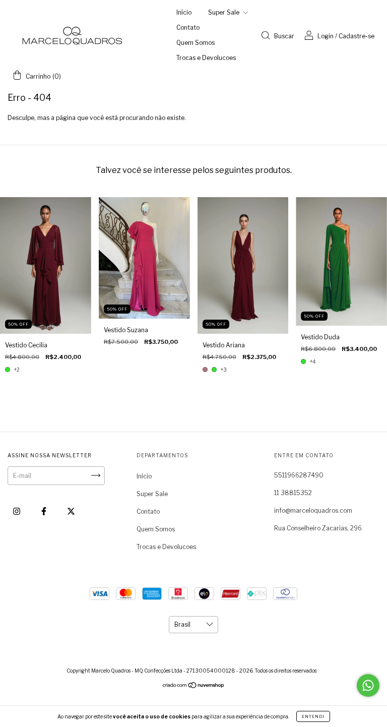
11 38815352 (293, 493)
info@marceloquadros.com (313, 510)
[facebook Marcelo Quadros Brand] (44, 511)
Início (183, 12)
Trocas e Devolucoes (206, 58)
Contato (188, 27)
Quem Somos (195, 42)
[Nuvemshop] (193, 686)
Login (325, 36)
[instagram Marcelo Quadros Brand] (17, 511)
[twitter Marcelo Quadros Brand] (71, 511)
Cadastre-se (356, 36)
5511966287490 (299, 475)
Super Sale (224, 12)
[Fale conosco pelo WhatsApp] (368, 685)
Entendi (313, 716)
